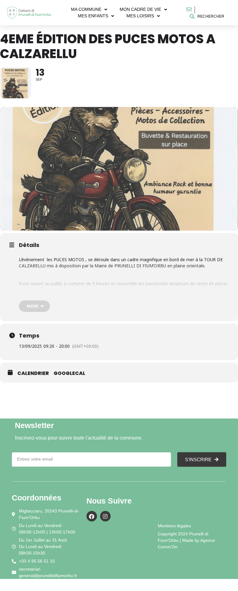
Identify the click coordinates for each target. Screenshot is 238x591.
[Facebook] (91, 516)
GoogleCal (69, 373)
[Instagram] (105, 516)
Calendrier (33, 373)
